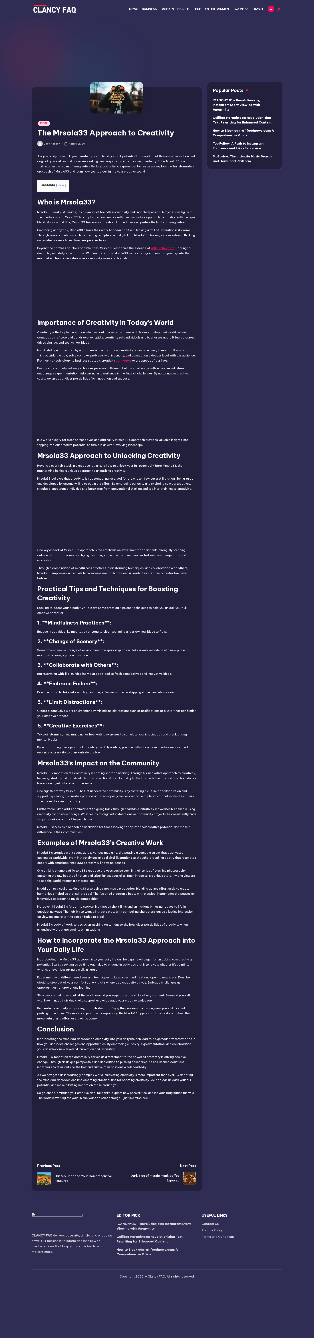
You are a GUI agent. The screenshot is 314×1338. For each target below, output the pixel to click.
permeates (123, 360)
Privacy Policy (212, 1230)
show (61, 185)
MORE (44, 123)
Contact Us (210, 1224)
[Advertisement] (157, 45)
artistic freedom (162, 248)
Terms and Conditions (218, 1237)
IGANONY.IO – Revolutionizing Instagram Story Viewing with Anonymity (236, 105)
